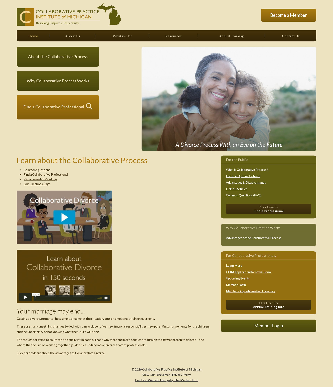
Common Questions (37, 170)
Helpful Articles (236, 189)
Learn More (234, 265)
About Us (72, 36)
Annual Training (231, 36)
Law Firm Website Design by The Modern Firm (166, 380)
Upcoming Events (238, 278)
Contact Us (291, 36)
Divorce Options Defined (243, 176)
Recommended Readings (40, 179)
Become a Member (288, 15)
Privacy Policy (181, 375)
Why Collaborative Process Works (58, 80)
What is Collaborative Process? (247, 169)
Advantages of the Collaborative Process (253, 238)
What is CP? (122, 36)
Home (33, 36)
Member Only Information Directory (250, 291)
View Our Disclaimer (156, 375)
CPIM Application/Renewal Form (248, 272)
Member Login (236, 285)
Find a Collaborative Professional (53, 106)
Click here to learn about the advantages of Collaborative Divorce (61, 353)
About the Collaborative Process (58, 56)
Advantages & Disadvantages (246, 182)
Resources (173, 36)
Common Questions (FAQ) (243, 195)
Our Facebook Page (37, 184)
